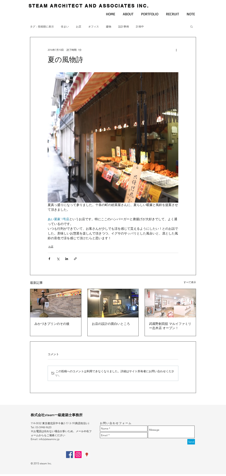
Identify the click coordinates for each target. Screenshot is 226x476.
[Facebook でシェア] (49, 258)
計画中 (140, 26)
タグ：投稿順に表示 (42, 26)
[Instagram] (78, 454)
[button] (191, 26)
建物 (108, 26)
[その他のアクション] (176, 50)
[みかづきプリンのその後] (55, 303)
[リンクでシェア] (75, 258)
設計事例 (123, 26)
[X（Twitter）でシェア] (58, 258)
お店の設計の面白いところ (111, 324)
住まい (65, 26)
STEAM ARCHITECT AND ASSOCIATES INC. (89, 5)
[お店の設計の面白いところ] (113, 303)
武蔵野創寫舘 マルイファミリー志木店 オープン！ (170, 326)
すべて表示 (190, 282)
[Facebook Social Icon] (69, 454)
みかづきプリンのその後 (51, 324)
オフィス (93, 26)
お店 (78, 26)
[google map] (86, 454)
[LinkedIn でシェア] (66, 258)
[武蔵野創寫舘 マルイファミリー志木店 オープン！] (170, 303)
